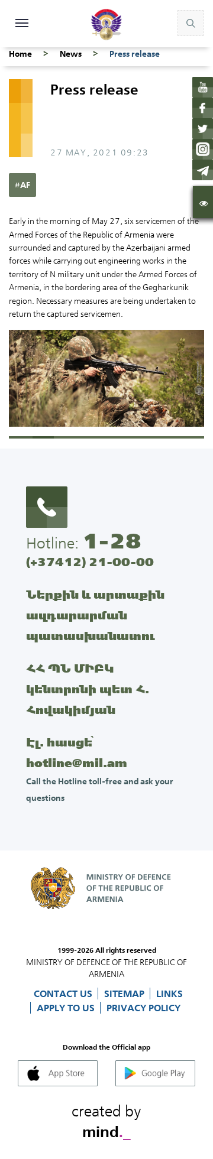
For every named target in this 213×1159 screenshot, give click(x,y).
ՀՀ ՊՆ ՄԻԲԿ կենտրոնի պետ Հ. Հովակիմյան (87, 689)
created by (106, 1119)
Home (20, 53)
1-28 (111, 540)
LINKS (169, 993)
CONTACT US (64, 993)
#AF (22, 185)
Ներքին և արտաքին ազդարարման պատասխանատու (95, 615)
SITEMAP (125, 993)
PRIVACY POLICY (143, 1008)
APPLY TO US (67, 1008)
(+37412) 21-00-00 (90, 561)
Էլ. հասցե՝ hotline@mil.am (76, 752)
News (71, 53)
